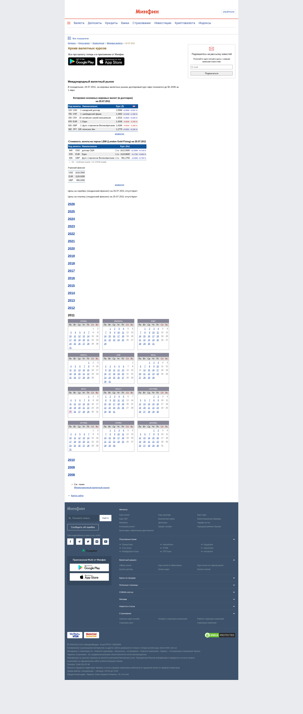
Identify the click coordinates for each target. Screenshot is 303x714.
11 (75, 336)
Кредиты (111, 23)
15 (110, 336)
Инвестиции (162, 23)
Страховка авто (126, 623)
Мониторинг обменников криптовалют (136, 530)
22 (110, 340)
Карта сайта (77, 495)
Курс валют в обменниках (170, 565)
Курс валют (124, 515)
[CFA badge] (108, 635)
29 (144, 344)
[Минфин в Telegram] (79, 541)
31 (70, 348)
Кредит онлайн (165, 526)
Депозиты (95, 23)
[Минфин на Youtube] (106, 541)
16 (114, 336)
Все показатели (81, 38)
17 (70, 340)
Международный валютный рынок (92, 487)
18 (75, 340)
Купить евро (163, 569)
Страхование (142, 23)
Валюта (79, 23)
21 (88, 340)
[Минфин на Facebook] (70, 541)
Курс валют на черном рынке (210, 565)
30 (149, 344)
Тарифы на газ (203, 523)
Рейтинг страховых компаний (210, 619)
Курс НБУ (123, 519)
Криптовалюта (185, 23)
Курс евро (201, 515)
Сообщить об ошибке (83, 527)
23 (114, 340)
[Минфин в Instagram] (97, 541)
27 (84, 344)
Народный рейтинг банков (209, 526)
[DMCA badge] (220, 635)
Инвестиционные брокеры (209, 519)
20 (84, 340)
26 (79, 344)
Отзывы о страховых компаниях (172, 619)
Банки (125, 23)
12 (79, 336)
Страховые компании (207, 623)
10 (70, 336)
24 (70, 344)
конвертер (119, 134)
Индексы (205, 23)
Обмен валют (125, 565)
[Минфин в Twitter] (88, 541)
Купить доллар (126, 569)
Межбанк (123, 523)
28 (88, 344)
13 (84, 336)
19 (79, 340)
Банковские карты (166, 519)
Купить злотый (203, 569)
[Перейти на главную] (151, 12)
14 (88, 336)
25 (75, 344)
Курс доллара (164, 515)
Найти (105, 518)
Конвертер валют (127, 526)
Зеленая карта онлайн (129, 619)
